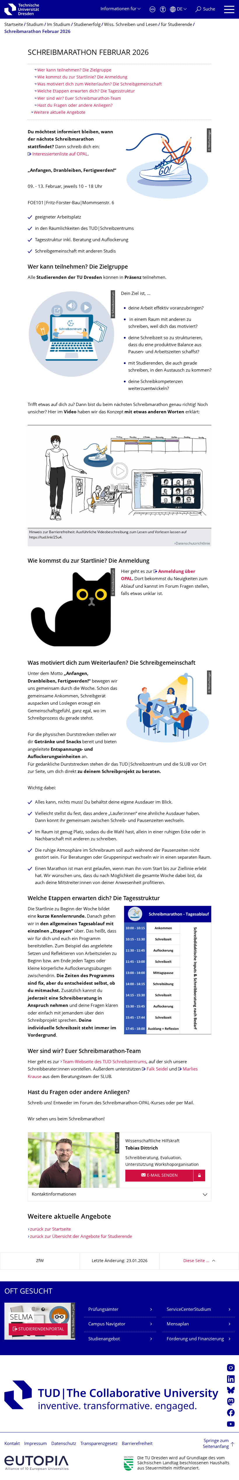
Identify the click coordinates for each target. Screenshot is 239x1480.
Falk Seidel (157, 1069)
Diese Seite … (196, 1261)
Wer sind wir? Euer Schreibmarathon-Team (79, 99)
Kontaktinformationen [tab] (54, 1194)
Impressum (35, 1444)
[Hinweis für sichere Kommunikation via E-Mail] (199, 1175)
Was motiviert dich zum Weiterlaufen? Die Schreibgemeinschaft (99, 84)
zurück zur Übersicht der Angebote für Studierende (81, 1237)
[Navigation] (229, 9)
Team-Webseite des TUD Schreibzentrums (104, 1062)
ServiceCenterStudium (189, 1310)
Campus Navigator (106, 1324)
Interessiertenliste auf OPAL (60, 154)
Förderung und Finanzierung (195, 1339)
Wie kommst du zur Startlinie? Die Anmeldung (82, 77)
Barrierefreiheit (137, 1444)
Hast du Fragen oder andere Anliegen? (75, 106)
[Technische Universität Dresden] (21, 9)
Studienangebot (104, 1339)
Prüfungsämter (103, 1310)
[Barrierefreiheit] (163, 9)
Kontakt (12, 1444)
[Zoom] (167, 970)
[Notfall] (152, 9)
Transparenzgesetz (98, 1444)
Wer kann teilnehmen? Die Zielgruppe (74, 70)
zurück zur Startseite (50, 1229)
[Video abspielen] (119, 476)
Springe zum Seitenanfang (216, 1444)
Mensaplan (178, 1324)
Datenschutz (63, 1444)
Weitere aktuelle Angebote (59, 113)
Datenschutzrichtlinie (193, 543)
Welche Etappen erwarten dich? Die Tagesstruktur (86, 91)
